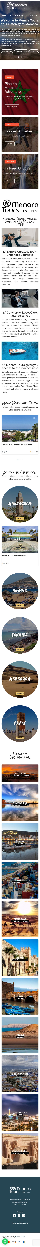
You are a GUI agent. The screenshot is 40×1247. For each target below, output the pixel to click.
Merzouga (20, 918)
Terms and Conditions (20, 1223)
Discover (9, 144)
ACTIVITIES (34, 51)
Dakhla (20, 1034)
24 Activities (20, 844)
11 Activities (20, 998)
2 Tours (25, 921)
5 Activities (16, 960)
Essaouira (20, 996)
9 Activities (15, 921)
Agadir (20, 841)
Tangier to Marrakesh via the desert (17, 444)
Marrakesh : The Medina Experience (14, 556)
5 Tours (26, 775)
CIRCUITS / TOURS (21, 51)
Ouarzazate (20, 1151)
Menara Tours (20, 1237)
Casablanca (20, 1112)
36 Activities (15, 805)
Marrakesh (20, 802)
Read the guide (12, 107)
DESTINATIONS (7, 51)
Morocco (20, 773)
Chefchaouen (20, 1073)
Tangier (20, 880)
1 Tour (25, 882)
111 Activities (15, 775)
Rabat (20, 957)
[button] (17, 459)
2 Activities (16, 882)
